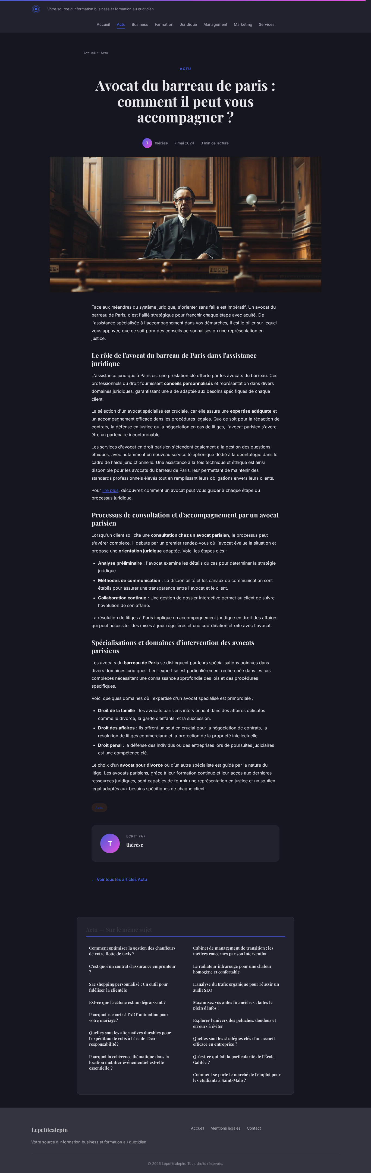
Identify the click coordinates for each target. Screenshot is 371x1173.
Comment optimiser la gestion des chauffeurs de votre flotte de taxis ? (132, 950)
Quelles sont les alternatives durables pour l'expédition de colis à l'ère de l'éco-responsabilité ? (130, 1038)
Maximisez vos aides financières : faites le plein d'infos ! (233, 1005)
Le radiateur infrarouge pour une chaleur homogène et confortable (232, 969)
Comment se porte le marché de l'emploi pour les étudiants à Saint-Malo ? (237, 1077)
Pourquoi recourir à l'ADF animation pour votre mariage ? (128, 1017)
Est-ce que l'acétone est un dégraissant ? (127, 1002)
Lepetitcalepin (49, 1129)
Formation (164, 24)
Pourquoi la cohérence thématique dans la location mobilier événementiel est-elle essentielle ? (129, 1062)
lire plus (110, 490)
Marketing (243, 24)
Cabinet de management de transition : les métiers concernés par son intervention (233, 950)
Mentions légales (225, 1128)
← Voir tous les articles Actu (119, 879)
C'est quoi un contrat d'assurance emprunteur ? (132, 969)
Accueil (103, 24)
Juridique (188, 24)
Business (140, 24)
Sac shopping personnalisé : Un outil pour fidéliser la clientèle (128, 986)
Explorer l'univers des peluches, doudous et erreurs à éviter (234, 1023)
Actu (121, 24)
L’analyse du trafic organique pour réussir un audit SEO (236, 986)
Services (267, 24)
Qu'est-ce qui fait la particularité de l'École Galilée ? (234, 1059)
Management (215, 24)
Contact (254, 1128)
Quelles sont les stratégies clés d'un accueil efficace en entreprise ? (234, 1041)
